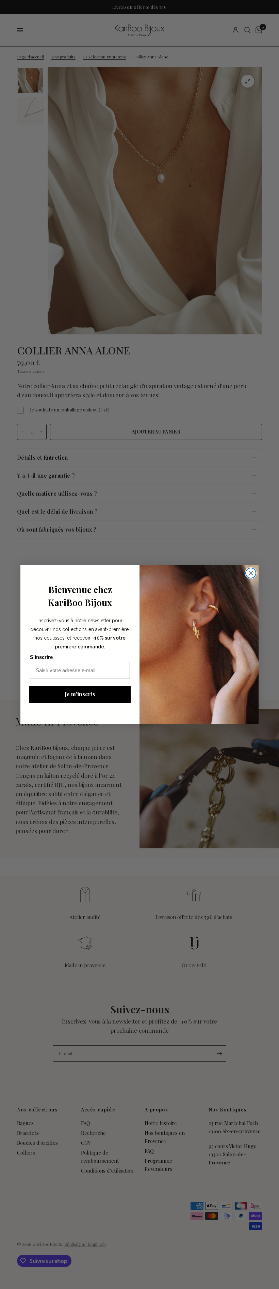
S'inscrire (41, 657)
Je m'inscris (80, 694)
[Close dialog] (251, 573)
